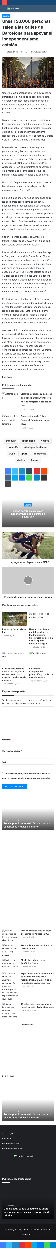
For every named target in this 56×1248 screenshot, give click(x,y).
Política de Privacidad (12, 1148)
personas (40, 453)
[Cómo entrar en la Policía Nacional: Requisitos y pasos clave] (10, 420)
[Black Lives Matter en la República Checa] (10, 964)
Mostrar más (28, 1024)
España (6, 16)
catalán (14, 447)
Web (4, 762)
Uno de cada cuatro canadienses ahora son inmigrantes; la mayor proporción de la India (27, 1212)
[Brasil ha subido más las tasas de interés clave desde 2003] (10, 935)
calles (45, 440)
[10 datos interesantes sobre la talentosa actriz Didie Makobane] (10, 1010)
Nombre (6, 739)
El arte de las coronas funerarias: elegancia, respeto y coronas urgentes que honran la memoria (14, 674)
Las (13, 453)
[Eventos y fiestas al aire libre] (14, 619)
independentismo (36, 447)
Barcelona (29, 440)
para (24, 453)
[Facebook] (8, 471)
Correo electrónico (12, 751)
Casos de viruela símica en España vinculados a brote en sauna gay (28, 513)
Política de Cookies (11, 1143)
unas (35, 460)
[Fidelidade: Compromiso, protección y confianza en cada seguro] (41, 659)
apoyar (12, 440)
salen (22, 460)
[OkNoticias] (13, 9)
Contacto (6, 1138)
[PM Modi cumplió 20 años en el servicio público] (10, 950)
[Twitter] (15, 471)
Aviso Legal (7, 1133)
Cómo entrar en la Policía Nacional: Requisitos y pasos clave (35, 420)
